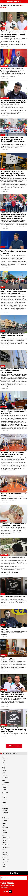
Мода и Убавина (6, 837)
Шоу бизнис (5, 792)
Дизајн (4, 784)
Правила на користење (4, 887)
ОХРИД (2, 625)
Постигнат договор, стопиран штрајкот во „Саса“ (12, 558)
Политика (5, 832)
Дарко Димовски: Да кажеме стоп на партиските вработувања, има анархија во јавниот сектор (13, 252)
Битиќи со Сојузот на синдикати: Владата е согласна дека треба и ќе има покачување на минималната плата (13, 412)
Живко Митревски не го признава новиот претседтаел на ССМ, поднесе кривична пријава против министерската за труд (12, 694)
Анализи (4, 764)
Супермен (4, 852)
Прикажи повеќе (14, 746)
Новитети (5, 810)
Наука (4, 804)
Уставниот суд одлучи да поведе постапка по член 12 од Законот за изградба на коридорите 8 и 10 (13, 370)
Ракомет (4, 772)
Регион (4, 760)
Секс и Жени (5, 857)
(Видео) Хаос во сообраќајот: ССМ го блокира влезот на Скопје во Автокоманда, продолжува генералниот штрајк (13, 291)
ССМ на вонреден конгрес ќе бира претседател (10, 628)
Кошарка (4, 770)
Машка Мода (5, 856)
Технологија (5, 806)
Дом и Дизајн (5, 844)
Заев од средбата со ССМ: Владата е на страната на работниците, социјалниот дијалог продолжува (12, 454)
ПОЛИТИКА (3, 655)
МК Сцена (5, 799)
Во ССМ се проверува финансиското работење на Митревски (11, 659)
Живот (3, 780)
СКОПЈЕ (2, 28)
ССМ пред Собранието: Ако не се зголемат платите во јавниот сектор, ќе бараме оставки (12, 335)
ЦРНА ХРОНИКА (4, 97)
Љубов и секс (5, 786)
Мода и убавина (6, 782)
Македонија (5, 759)
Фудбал (4, 769)
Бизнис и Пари (6, 859)
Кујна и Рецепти (6, 847)
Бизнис (4, 830)
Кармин (4, 835)
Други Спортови (6, 777)
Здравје (4, 787)
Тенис (4, 774)
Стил (3, 829)
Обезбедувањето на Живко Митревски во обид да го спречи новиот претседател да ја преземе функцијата (13, 730)
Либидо (4, 840)
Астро (4, 849)
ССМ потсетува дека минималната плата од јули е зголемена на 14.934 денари (13, 525)
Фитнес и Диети (6, 839)
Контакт (12, 881)
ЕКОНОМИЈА (4, 407)
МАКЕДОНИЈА (4, 65)
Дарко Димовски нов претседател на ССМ (12, 596)
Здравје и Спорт (6, 854)
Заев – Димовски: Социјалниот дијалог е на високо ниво (13, 494)
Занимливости (6, 814)
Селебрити (5, 797)
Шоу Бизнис (5, 827)
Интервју (4, 823)
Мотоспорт (5, 775)
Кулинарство (5, 789)
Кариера (4, 842)
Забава (3, 817)
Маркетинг (8, 881)
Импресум (2, 881)
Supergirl (4, 866)
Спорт (3, 767)
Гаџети (4, 864)
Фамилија (5, 846)
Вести (3, 757)
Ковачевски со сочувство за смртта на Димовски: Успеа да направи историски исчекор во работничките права (12, 70)
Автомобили (5, 809)
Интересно (5, 820)
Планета (4, 802)
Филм (4, 794)
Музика (4, 795)
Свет (3, 762)
